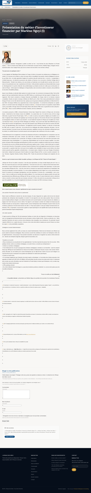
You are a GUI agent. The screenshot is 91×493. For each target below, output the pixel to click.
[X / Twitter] (53, 46)
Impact (60, 2)
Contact (65, 2)
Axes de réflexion (33, 2)
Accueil (3, 19)
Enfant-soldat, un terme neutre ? (58, 458)
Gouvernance (54, 2)
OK (74, 469)
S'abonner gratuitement (76, 114)
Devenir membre (34, 477)
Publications (17, 2)
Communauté (41, 2)
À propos (48, 2)
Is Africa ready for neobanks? (58, 462)
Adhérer (86, 2)
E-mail (3, 410)
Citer (6, 46)
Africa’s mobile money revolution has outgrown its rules (59, 469)
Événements (24, 2)
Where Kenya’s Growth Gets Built (58, 460)
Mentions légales (62, 488)
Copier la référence (10, 436)
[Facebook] (58, 46)
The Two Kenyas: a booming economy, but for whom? (57, 465)
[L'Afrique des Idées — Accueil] (7, 2)
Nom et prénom (6, 403)
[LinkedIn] (55, 46)
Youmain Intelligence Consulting (81, 488)
